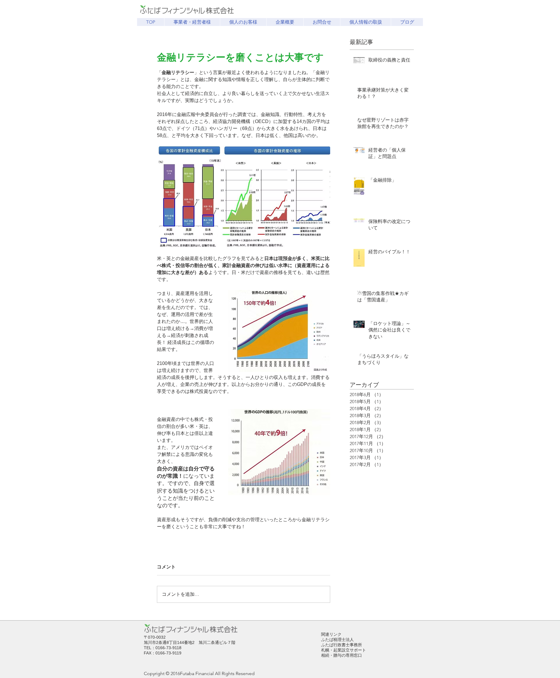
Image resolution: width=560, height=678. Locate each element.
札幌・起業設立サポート (343, 650)
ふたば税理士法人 (337, 639)
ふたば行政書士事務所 (341, 644)
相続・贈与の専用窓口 (341, 655)
